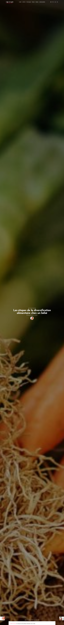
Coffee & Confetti (9, 2)
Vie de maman (14, 623)
